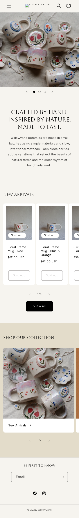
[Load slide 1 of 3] (34, 91)
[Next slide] (52, 92)
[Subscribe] (63, 477)
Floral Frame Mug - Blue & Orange (50, 251)
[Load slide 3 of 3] (44, 91)
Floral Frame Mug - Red (17, 249)
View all (39, 306)
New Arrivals (17, 425)
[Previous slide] (27, 92)
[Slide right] (49, 294)
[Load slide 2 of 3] (39, 91)
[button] (9, 5)
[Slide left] (30, 294)
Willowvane (45, 509)
